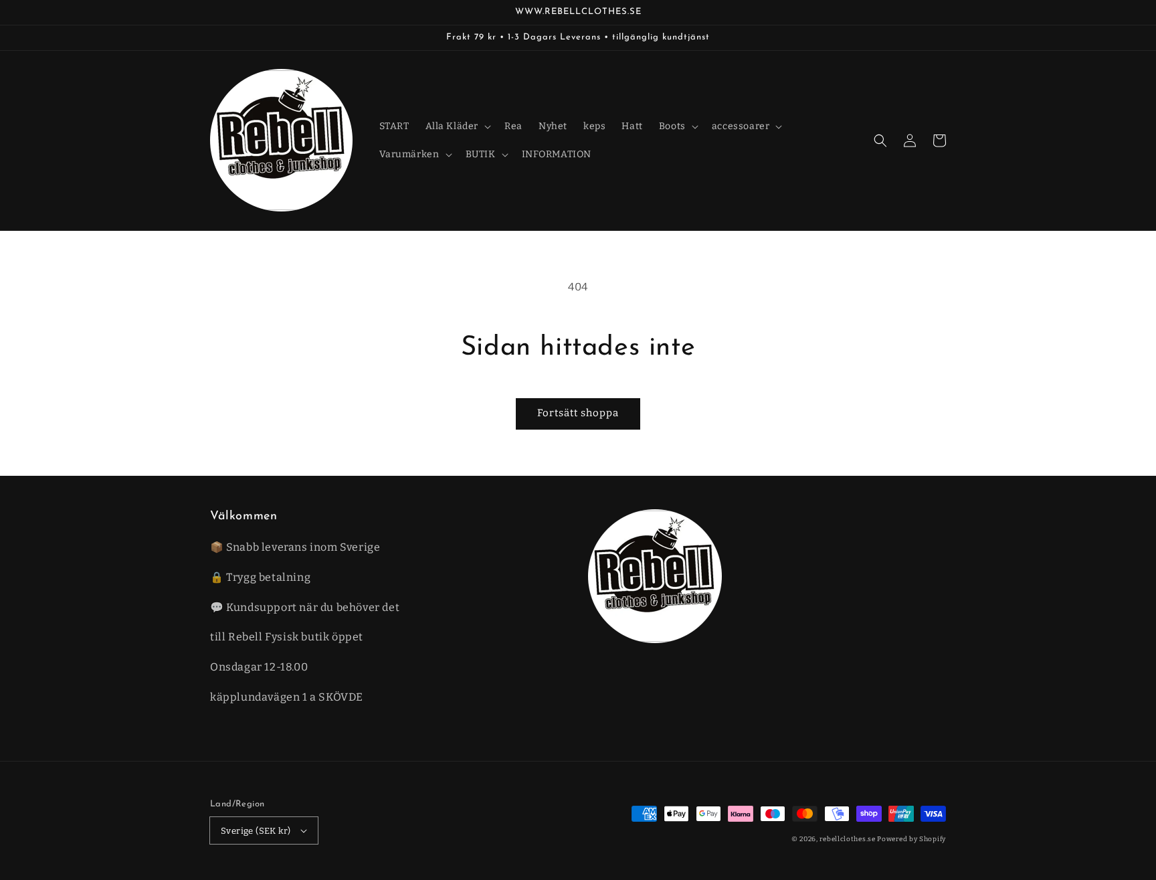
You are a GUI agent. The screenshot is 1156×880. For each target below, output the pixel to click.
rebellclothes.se (847, 839)
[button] (880, 140)
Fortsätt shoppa (578, 413)
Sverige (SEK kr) (255, 831)
